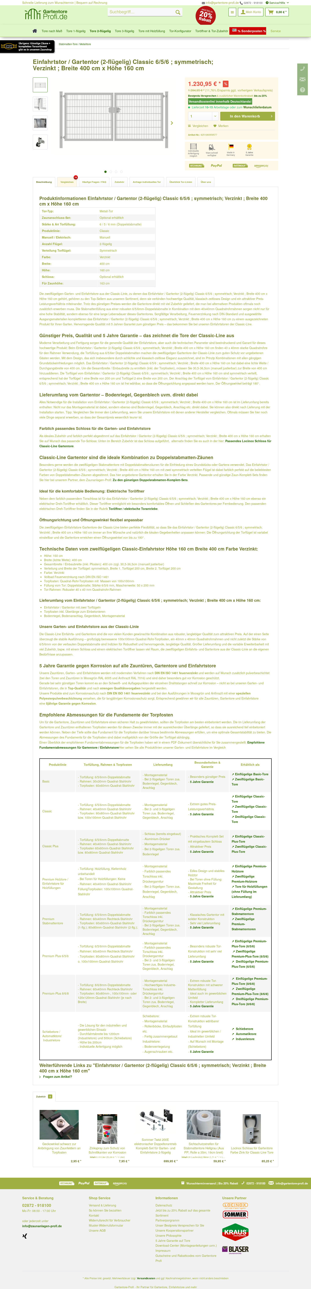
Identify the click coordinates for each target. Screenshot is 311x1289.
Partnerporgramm (167, 1220)
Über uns (206, 182)
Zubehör (119, 182)
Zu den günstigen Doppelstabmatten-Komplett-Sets (150, 480)
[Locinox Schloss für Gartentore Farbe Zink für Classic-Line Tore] (252, 1129)
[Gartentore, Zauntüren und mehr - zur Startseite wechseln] (45, 14)
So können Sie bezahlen (105, 1210)
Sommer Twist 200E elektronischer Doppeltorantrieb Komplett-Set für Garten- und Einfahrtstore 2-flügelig (155, 1145)
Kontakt (94, 1215)
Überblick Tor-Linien (180, 182)
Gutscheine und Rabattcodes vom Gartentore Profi (186, 1258)
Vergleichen (200, 126)
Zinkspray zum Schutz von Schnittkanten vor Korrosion (107, 1150)
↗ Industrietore (243, 1039)
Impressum (163, 1250)
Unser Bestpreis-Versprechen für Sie (180, 1225)
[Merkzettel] (232, 12)
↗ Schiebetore (242, 1029)
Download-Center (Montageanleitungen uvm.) (186, 1245)
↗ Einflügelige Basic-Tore (250, 774)
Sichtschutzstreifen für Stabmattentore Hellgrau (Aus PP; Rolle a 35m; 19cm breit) (204, 1148)
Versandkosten (146, 1278)
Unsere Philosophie (169, 1235)
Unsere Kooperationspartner (175, 1230)
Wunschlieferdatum (257, 107)
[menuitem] (145, 12)
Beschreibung (44, 182)
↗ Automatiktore (244, 1034)
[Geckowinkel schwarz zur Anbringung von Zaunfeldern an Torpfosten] (59, 1125)
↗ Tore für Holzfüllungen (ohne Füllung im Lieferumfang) (249, 891)
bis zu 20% (260, 96)
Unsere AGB (97, 1230)
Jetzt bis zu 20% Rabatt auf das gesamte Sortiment (183, 1212)
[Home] (33, 31)
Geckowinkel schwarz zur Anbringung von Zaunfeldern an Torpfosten (59, 1148)
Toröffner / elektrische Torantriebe (133, 508)
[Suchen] (177, 12)
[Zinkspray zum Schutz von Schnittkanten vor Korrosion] (107, 1129)
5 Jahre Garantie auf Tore (173, 1240)
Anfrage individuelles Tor (147, 182)
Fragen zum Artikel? (57, 1076)
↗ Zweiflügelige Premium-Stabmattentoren (244, 924)
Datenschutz (164, 1205)
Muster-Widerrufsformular (106, 1225)
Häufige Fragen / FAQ (94, 182)
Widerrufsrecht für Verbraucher (109, 1220)
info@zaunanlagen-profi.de (42, 1226)
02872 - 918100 (253, 3)
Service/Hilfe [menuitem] (277, 3)
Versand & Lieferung (102, 1205)
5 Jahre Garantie (202, 782)
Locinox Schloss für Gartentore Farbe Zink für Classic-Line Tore (251, 1150)
